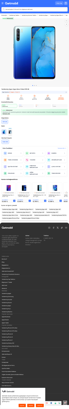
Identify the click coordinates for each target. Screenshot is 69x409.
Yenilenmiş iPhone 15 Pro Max (9, 328)
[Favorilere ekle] (66, 20)
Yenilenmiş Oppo (43, 15)
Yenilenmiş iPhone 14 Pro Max (9, 331)
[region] (34, 52)
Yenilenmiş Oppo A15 (41, 209)
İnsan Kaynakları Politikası (9, 371)
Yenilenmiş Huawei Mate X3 (41, 215)
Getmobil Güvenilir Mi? (8, 271)
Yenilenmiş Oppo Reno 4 (26, 209)
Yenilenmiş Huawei (7, 299)
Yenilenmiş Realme (7, 311)
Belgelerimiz (5, 265)
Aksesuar (4, 288)
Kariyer (3, 357)
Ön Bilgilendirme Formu (8, 365)
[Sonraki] (66, 192)
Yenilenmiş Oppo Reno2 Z (23, 212)
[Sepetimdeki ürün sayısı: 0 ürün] (66, 3)
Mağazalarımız (6, 268)
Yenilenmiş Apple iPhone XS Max (30, 218)
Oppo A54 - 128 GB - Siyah (39, 195)
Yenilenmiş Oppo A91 (38, 212)
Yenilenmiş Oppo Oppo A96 (9, 209)
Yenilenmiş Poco (6, 308)
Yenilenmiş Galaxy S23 (8, 343)
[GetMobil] (11, 3)
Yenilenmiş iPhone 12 (7, 337)
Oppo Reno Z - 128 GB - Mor (8, 195)
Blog (3, 262)
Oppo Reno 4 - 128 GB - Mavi (55, 195)
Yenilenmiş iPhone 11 (7, 340)
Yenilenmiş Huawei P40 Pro (59, 215)
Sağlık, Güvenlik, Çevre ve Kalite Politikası (12, 374)
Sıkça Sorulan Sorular (8, 382)
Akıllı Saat (4, 285)
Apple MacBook (6, 317)
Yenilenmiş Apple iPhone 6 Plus (10, 218)
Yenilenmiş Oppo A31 (55, 209)
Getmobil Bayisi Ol (7, 354)
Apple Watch (5, 320)
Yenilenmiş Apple (6, 293)
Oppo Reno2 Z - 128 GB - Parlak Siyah (24, 195)
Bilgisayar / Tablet (7, 282)
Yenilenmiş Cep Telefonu (8, 279)
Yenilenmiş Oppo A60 (8, 212)
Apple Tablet (5, 323)
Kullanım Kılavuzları (7, 377)
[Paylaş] (66, 24)
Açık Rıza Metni (6, 368)
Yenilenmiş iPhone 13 (7, 334)
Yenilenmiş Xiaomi (7, 302)
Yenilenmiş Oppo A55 (26, 215)
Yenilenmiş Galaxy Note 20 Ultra (10, 346)
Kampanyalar (6, 351)
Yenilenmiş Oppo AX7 (52, 212)
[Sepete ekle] (14, 201)
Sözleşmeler (5, 362)
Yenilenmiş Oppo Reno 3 (56, 15)
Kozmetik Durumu (6, 385)
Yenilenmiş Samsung (7, 296)
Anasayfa (4, 15)
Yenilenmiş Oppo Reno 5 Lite (10, 215)
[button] (10, 131)
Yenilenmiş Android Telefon (29, 15)
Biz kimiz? (4, 259)
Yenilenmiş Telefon (14, 15)
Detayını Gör (6, 113)
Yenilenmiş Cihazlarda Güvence (10, 274)
